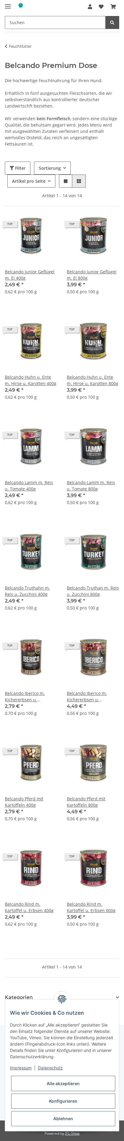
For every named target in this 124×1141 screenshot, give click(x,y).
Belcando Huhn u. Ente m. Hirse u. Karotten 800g (92, 380)
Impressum (21, 1067)
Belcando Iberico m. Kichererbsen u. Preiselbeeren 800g (87, 696)
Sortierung (50, 168)
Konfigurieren (63, 1101)
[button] (90, 7)
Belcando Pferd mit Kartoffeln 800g (86, 802)
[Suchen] (112, 22)
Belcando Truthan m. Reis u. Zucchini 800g (93, 591)
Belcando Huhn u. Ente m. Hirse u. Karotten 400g (30, 380)
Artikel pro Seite (28, 181)
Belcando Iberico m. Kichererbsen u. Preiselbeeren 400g (25, 696)
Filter (20, 168)
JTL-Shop (72, 1133)
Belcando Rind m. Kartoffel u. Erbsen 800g (91, 907)
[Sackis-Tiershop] (20, 7)
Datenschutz (50, 1067)
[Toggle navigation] (8, 4)
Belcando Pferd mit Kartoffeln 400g (24, 802)
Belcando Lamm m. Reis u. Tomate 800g (91, 486)
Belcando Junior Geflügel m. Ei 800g (91, 275)
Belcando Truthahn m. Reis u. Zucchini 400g (27, 591)
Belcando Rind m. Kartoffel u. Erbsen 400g (29, 907)
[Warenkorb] (113, 7)
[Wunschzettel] (101, 7)
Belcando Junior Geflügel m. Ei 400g (29, 275)
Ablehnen (63, 1118)
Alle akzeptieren (63, 1083)
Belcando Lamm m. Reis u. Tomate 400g (29, 486)
